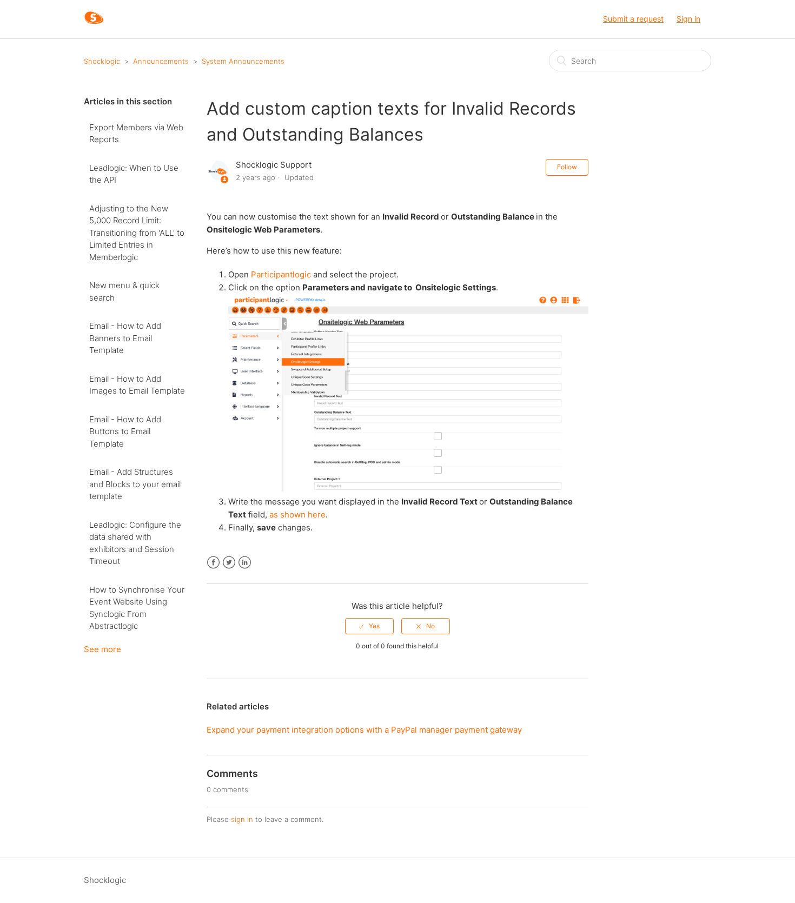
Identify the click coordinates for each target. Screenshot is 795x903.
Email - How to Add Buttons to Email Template (125, 431)
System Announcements (243, 61)
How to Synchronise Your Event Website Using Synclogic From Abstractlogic (136, 608)
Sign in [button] (688, 18)
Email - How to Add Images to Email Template (137, 385)
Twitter (229, 562)
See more (102, 649)
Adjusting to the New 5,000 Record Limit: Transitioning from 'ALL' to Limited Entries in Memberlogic (136, 232)
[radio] (369, 626)
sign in (242, 819)
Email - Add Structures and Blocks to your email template (135, 484)
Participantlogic (281, 274)
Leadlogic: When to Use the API (133, 174)
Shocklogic (102, 61)
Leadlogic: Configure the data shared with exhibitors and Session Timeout (135, 543)
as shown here (297, 514)
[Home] (94, 24)
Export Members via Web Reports (136, 133)
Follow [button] (567, 167)
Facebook (213, 562)
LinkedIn (244, 562)
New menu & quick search (124, 291)
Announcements (161, 61)
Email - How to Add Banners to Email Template (125, 338)
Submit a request (633, 18)
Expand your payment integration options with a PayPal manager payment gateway (364, 730)
